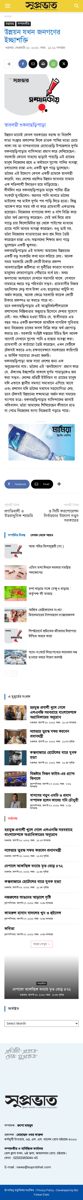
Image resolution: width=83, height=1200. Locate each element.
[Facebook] (22, 63)
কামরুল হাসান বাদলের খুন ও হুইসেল (32, 912)
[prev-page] (7, 673)
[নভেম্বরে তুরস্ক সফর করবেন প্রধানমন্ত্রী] (15, 736)
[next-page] (14, 673)
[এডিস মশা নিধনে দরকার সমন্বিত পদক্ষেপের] (15, 572)
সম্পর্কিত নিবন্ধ (16, 535)
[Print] (43, 63)
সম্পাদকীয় (23, 24)
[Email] (33, 63)
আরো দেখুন (40, 944)
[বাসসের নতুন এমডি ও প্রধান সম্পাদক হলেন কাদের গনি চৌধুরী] (15, 800)
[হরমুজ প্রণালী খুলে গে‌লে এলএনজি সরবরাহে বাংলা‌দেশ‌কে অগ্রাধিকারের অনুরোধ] (15, 712)
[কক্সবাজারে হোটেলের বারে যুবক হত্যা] (15, 758)
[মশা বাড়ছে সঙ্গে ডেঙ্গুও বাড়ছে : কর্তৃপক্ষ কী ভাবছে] (15, 593)
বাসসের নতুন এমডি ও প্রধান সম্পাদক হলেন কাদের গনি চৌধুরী (54, 798)
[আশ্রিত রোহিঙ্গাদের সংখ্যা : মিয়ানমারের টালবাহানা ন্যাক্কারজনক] (15, 615)
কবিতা (9, 928)
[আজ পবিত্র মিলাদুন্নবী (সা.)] (15, 551)
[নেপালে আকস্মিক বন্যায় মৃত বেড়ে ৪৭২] (41, 977)
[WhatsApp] (53, 63)
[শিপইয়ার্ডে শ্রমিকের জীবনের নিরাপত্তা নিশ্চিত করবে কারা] (15, 636)
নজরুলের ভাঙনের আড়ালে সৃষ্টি (27, 897)
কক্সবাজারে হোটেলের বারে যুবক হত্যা (32, 881)
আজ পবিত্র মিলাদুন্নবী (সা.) (46, 546)
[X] (63, 63)
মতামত (8, 16)
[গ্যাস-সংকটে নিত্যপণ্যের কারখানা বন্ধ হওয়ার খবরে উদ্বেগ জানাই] (15, 657)
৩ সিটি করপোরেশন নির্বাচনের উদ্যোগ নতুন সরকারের (61, 516)
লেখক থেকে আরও (42, 535)
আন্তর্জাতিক (41, 983)
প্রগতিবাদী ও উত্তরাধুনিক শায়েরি (18, 513)
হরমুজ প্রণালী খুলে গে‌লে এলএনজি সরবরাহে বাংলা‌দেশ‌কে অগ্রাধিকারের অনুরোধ (53, 712)
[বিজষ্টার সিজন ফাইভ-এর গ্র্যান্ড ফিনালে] (15, 779)
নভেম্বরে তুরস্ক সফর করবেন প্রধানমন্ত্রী (32, 850)
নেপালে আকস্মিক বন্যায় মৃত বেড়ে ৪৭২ (33, 865)
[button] (7, 6)
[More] (59, 484)
